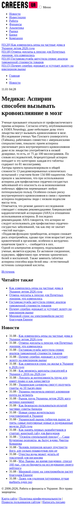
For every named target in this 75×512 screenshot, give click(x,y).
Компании (16, 38)
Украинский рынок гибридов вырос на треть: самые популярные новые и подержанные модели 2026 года (41, 423)
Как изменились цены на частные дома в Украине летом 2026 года (33, 46)
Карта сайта (9, 498)
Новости (15, 13)
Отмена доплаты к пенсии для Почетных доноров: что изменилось (33, 53)
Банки (13, 34)
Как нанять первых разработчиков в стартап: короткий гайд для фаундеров (37, 431)
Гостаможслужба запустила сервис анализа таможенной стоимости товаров (35, 60)
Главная (14, 75)
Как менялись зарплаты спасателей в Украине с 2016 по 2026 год (38, 372)
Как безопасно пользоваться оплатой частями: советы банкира (38, 407)
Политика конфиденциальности (40, 498)
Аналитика (16, 27)
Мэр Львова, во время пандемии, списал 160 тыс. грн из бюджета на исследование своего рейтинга (41, 464)
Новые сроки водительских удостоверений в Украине (32, 414)
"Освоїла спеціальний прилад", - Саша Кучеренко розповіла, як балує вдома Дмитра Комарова (39, 440)
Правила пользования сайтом (21, 502)
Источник (8, 271)
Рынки (13, 31)
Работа (13, 20)
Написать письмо (53, 502)
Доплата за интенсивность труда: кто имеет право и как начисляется (38, 379)
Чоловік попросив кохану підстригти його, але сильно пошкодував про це (38, 449)
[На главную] (20, 7)
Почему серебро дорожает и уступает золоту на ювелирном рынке (38, 358)
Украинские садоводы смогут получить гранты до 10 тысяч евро (40, 386)
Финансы (15, 24)
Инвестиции (17, 17)
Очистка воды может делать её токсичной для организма (34, 455)
